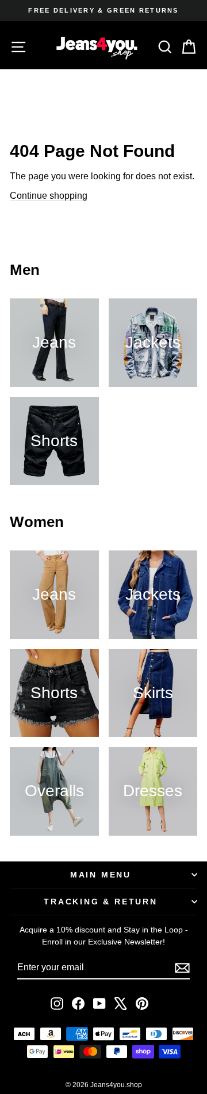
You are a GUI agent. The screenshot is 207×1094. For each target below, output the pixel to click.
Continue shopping (48, 195)
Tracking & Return (101, 901)
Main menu (100, 874)
